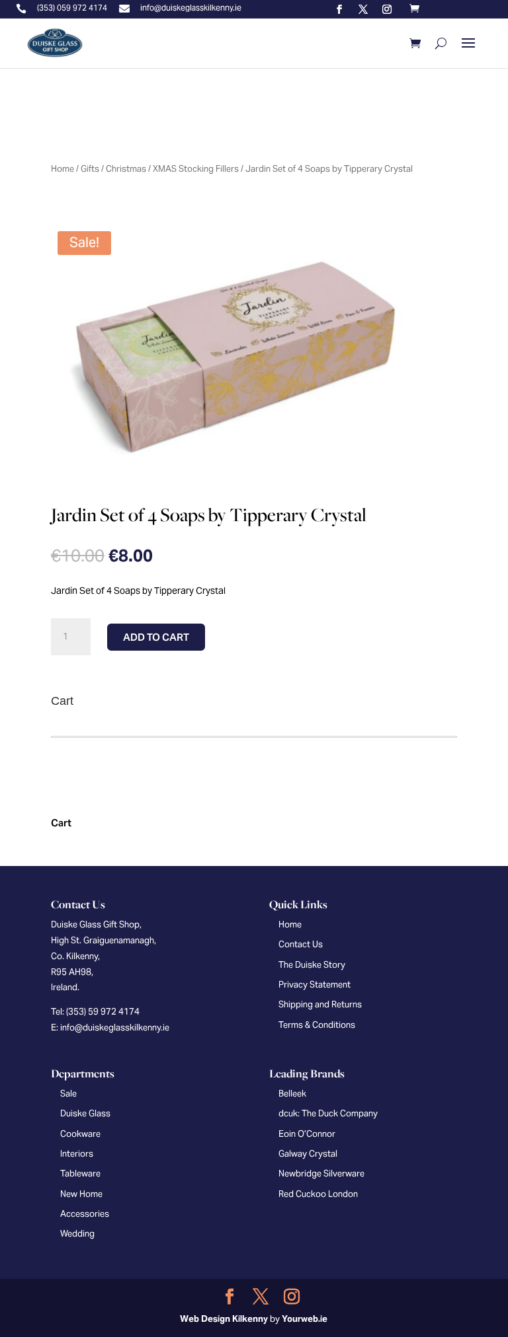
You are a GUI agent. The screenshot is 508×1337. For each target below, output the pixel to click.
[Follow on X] (363, 9)
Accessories (84, 1213)
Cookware (80, 1133)
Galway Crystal (307, 1153)
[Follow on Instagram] (387, 9)
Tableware (80, 1173)
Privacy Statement (314, 984)
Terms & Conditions (316, 1024)
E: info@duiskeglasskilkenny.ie (110, 1027)
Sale (68, 1093)
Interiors (76, 1153)
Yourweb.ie (304, 1318)
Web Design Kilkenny (224, 1318)
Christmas (126, 168)
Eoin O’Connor (306, 1133)
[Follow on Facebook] (339, 9)
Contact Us (300, 944)
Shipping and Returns (320, 1004)
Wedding (77, 1233)
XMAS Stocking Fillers (196, 168)
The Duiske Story (311, 964)
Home (62, 168)
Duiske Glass (85, 1113)
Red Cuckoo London (318, 1194)
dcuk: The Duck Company (328, 1113)
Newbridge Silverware (321, 1173)
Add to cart (156, 637)
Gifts (90, 168)
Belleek (292, 1093)
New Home (81, 1194)
